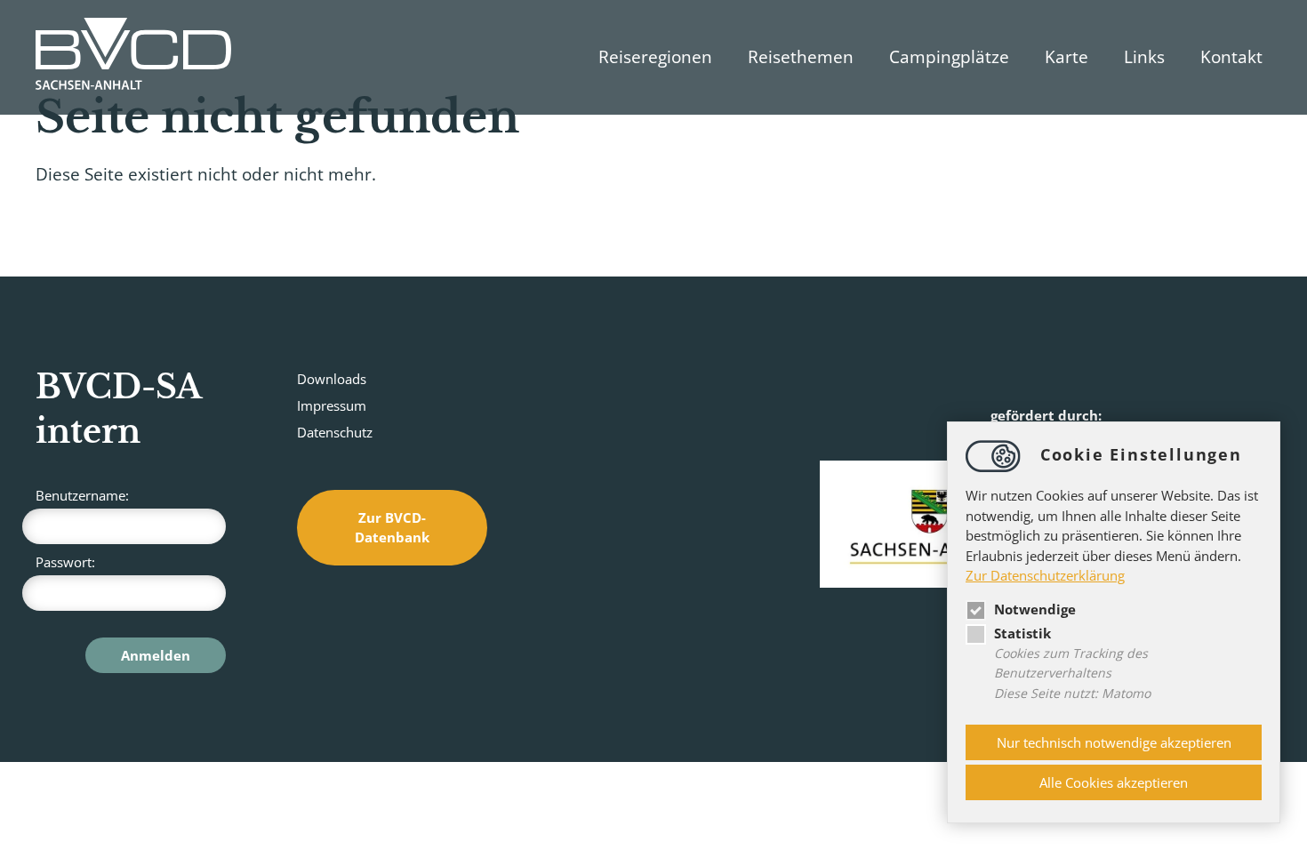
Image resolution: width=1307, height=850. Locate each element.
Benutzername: (82, 495)
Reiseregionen (655, 56)
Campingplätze (949, 56)
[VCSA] (133, 57)
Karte (1066, 56)
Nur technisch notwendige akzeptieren (1114, 742)
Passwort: (65, 562)
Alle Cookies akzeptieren (1113, 782)
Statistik (1022, 633)
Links (1144, 56)
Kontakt (1231, 56)
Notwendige (1035, 609)
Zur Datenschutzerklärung (1045, 575)
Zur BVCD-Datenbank (392, 528)
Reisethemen (801, 56)
